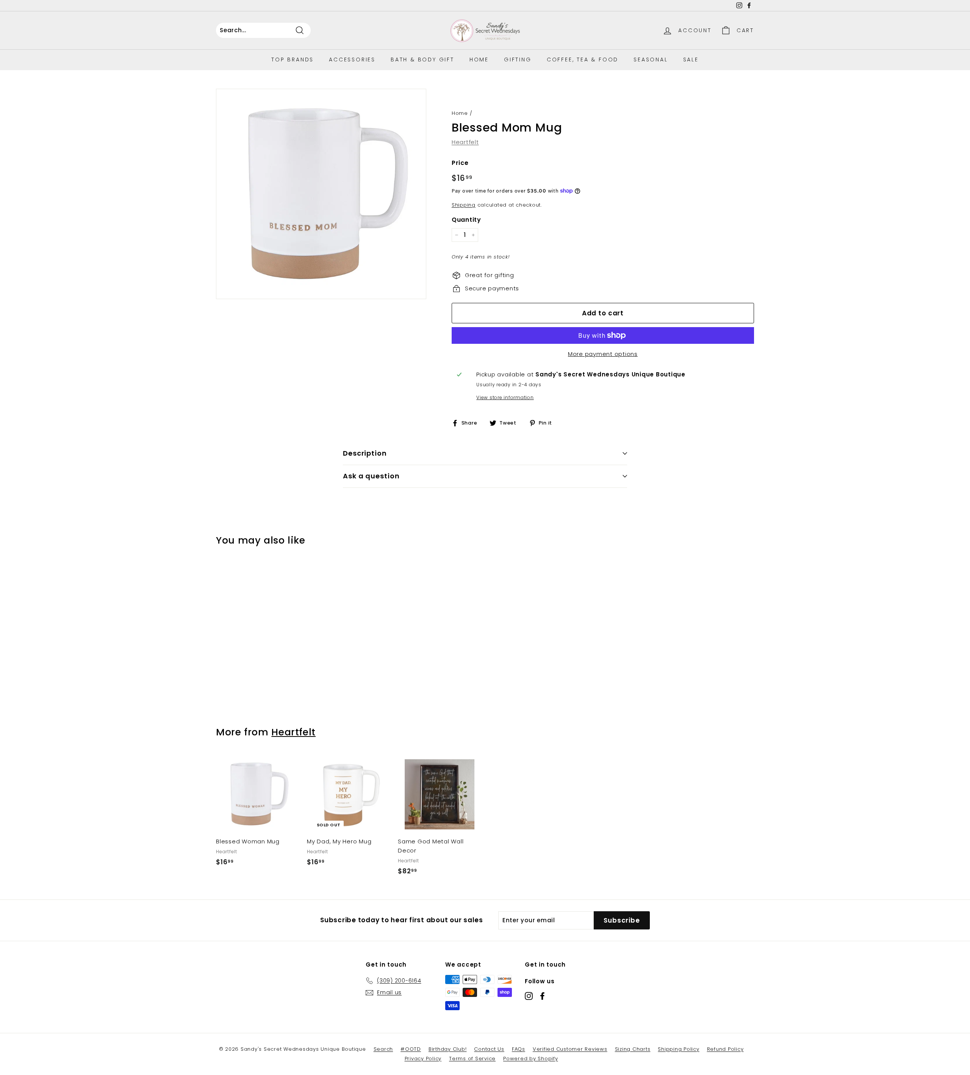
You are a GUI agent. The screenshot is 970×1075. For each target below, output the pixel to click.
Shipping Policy (678, 1049)
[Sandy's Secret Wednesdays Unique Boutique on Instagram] (529, 996)
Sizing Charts (633, 1049)
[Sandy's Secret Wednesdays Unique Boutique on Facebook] (542, 996)
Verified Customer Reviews (570, 1049)
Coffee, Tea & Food (582, 59)
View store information (505, 397)
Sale (691, 59)
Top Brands (292, 59)
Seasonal (651, 59)
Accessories (352, 59)
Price (460, 162)
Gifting (518, 59)
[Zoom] (321, 194)
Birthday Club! (448, 1049)
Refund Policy (725, 1049)
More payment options (603, 354)
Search (383, 1049)
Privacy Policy (423, 1058)
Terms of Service (472, 1058)
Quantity (466, 219)
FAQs (518, 1049)
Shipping (464, 205)
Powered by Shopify (530, 1058)
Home (479, 59)
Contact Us (489, 1049)
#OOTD (411, 1049)
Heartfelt (465, 142)
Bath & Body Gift (422, 59)
